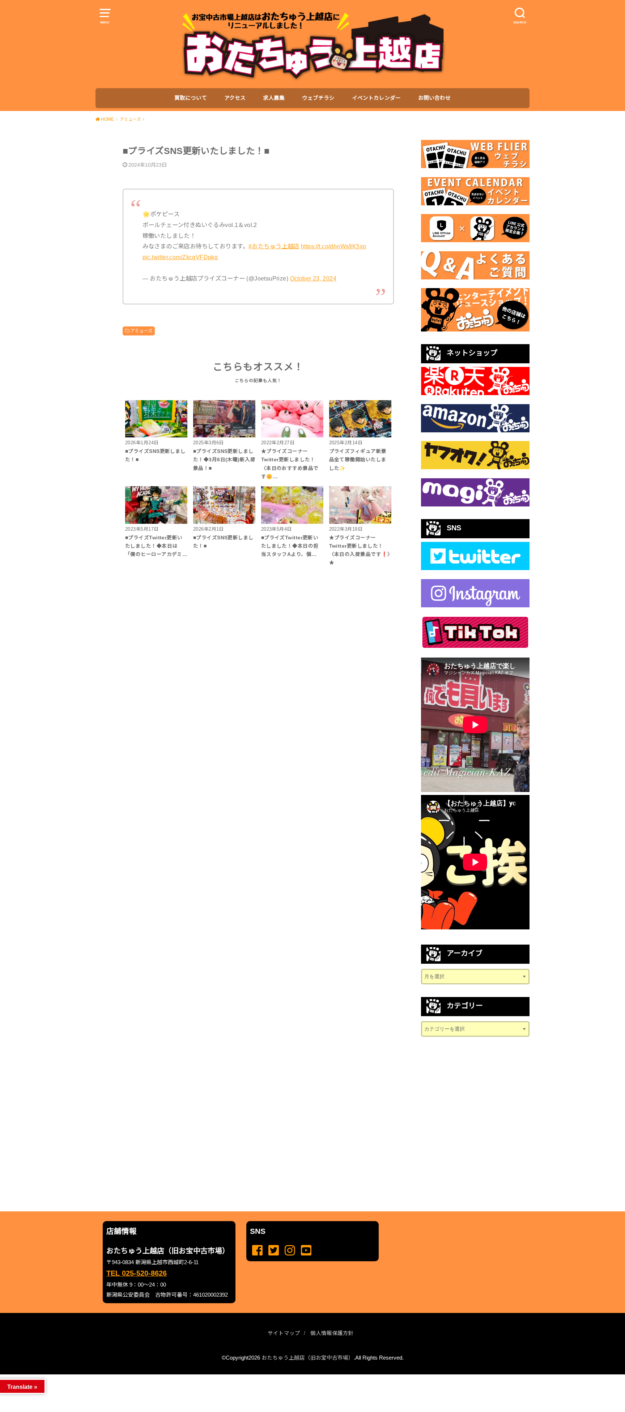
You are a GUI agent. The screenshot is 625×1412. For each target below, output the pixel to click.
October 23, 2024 (313, 278)
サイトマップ (284, 1333)
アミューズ (141, 330)
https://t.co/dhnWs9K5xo (333, 246)
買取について (190, 98)
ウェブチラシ (318, 98)
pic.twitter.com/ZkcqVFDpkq (180, 257)
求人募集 (274, 98)
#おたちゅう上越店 (273, 246)
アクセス (235, 98)
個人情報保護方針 (332, 1333)
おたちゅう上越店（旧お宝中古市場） (308, 1358)
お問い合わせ (434, 98)
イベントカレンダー (376, 98)
